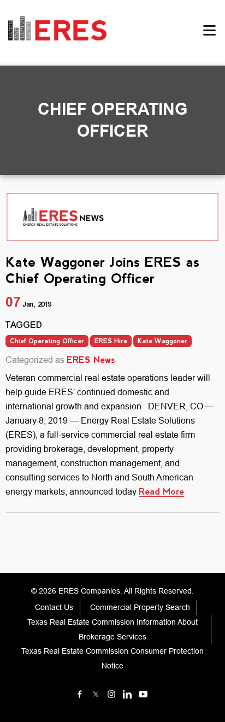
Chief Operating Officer (47, 341)
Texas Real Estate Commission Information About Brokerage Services (112, 629)
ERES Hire (110, 341)
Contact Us (54, 607)
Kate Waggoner (162, 341)
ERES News (91, 360)
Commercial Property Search (140, 607)
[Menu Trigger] (210, 30)
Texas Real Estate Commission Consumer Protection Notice (112, 658)
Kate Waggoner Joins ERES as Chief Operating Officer (102, 270)
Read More (161, 491)
